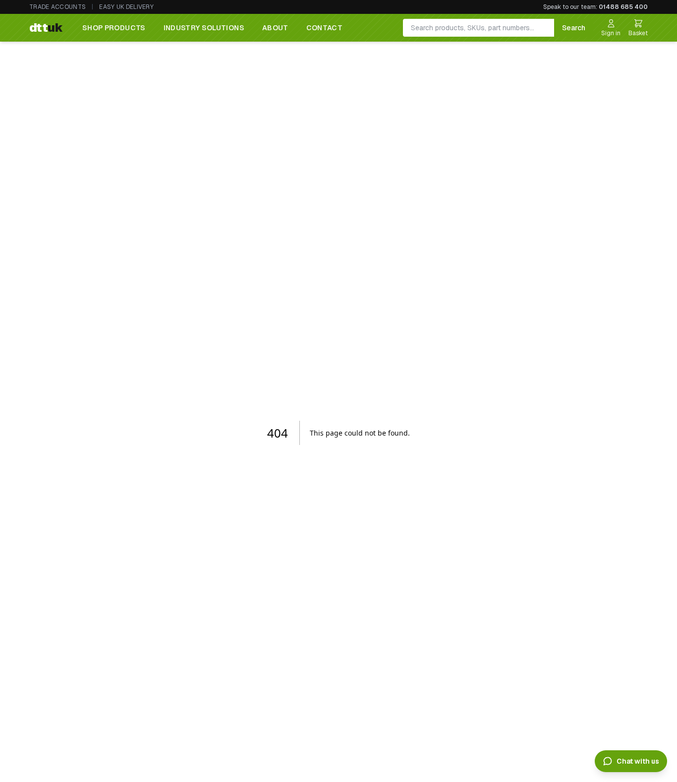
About (275, 27)
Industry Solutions (204, 27)
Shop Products (114, 27)
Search (573, 27)
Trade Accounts (57, 7)
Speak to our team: (595, 7)
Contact (324, 27)
